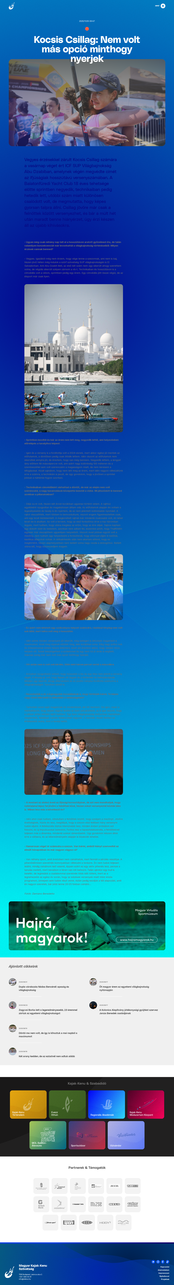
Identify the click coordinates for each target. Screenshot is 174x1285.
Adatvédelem (163, 1270)
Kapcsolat (165, 1267)
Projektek (165, 1279)
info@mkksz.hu (25, 1279)
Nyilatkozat (164, 1276)
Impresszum (163, 1273)
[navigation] (158, 6)
